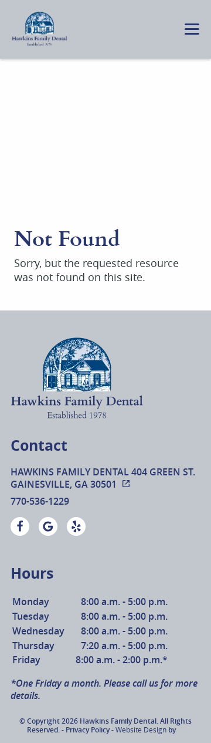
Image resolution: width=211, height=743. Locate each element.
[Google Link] (48, 526)
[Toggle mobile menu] (192, 29)
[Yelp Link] (76, 526)
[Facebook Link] (20, 526)
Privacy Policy (88, 730)
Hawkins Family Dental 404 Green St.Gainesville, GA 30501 (103, 478)
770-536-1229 (40, 501)
